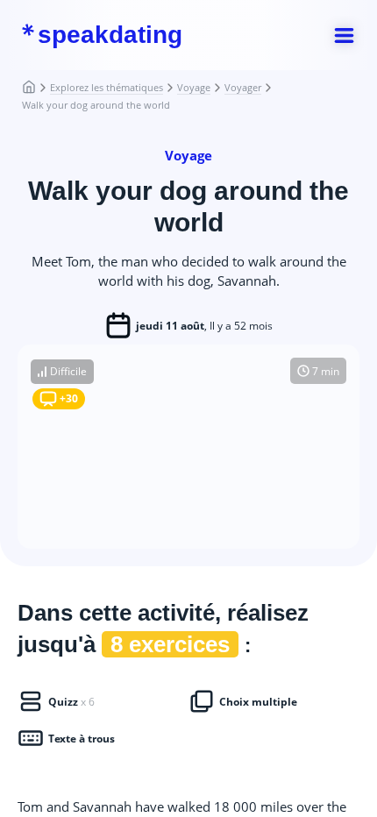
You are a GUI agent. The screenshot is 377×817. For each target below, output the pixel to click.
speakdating (110, 35)
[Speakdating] (36, 88)
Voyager (242, 87)
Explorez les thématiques (106, 87)
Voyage (193, 87)
